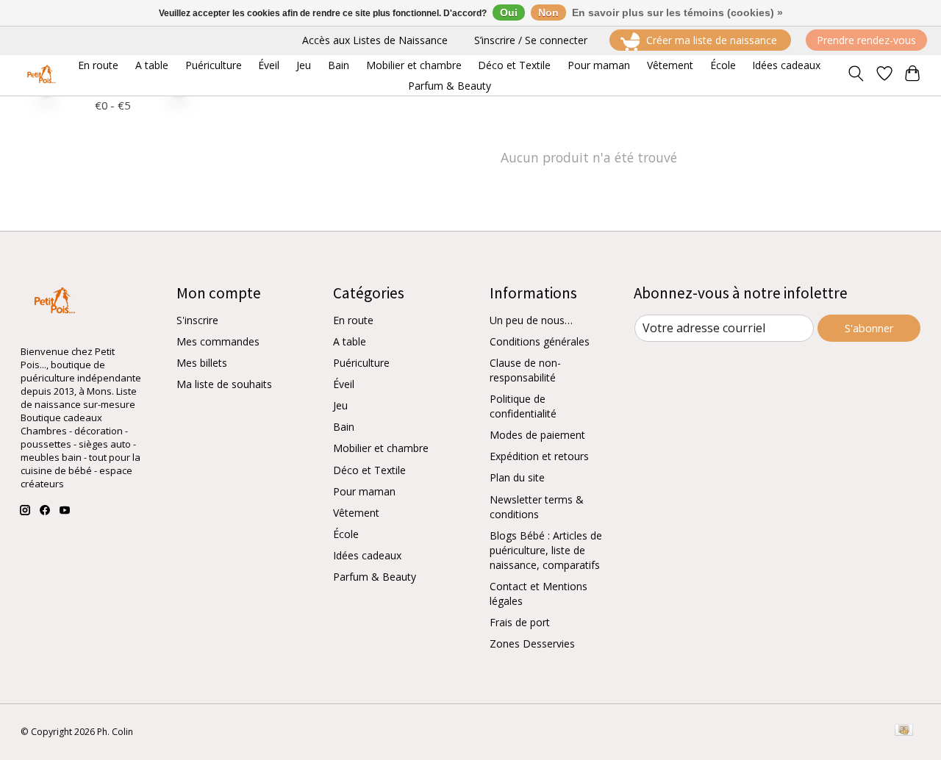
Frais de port (520, 622)
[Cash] (904, 731)
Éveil (343, 384)
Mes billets (201, 363)
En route (353, 320)
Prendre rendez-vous (866, 40)
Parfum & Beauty (374, 577)
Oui (509, 12)
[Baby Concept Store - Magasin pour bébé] (39, 75)
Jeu (340, 405)
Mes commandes (218, 341)
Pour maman (364, 491)
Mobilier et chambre (381, 448)
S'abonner (869, 327)
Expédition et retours (539, 456)
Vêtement (356, 513)
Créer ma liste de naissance (711, 40)
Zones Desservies (532, 643)
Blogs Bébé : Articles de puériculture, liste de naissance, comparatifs (546, 550)
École (346, 534)
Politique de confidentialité (523, 406)
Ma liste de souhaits (224, 384)
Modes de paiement (537, 435)
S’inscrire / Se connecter (530, 40)
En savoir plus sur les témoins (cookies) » (677, 12)
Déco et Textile (369, 470)
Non (548, 12)
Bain (343, 427)
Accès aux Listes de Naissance (375, 40)
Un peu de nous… (531, 320)
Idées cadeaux (367, 555)
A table (349, 341)
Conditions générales (540, 341)
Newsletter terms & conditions (537, 506)
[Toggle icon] (855, 75)
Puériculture (361, 363)
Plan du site (517, 477)
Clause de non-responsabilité (525, 370)
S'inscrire (197, 320)
